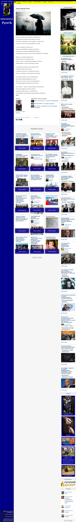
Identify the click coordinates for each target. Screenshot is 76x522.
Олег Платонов (68, 505)
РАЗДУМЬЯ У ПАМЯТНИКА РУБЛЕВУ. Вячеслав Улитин (22, 155)
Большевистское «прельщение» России (37, 155)
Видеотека (65, 108)
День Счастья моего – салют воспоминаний (46, 100)
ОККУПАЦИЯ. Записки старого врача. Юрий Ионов (22, 176)
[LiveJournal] (21, 119)
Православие (66, 132)
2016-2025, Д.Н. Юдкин (9, 514)
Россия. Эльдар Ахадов (52, 195)
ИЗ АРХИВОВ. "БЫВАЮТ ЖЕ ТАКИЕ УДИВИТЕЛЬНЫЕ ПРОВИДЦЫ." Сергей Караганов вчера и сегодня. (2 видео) (67, 370)
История (70, 108)
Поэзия (71, 79)
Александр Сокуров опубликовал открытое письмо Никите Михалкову (67, 177)
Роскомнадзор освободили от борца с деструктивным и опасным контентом (68, 296)
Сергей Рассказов (68, 492)
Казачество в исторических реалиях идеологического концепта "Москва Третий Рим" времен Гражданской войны (68, 319)
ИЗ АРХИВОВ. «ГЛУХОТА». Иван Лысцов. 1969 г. (68, 76)
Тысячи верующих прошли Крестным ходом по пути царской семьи (68, 347)
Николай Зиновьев (68, 496)
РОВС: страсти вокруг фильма (66, 104)
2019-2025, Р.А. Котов (9, 516)
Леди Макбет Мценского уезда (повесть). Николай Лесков (36, 197)
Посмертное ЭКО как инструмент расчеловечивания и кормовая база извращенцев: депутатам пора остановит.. (21, 199)
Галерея (68, 393)
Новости (65, 181)
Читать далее (22, 148)
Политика (66, 107)
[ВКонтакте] (16, 119)
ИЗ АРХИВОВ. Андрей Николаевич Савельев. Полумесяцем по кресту (52, 156)
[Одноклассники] (18, 119)
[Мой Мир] (20, 119)
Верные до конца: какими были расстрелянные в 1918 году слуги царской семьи (52, 136)
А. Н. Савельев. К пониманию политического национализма (65, 245)
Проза (64, 61)
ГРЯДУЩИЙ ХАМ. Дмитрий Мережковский (35, 217)
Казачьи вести (66, 329)
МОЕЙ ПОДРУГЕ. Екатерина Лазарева (44, 103)
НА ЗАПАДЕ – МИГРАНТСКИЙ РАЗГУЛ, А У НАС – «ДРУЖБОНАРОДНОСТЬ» (68, 153)
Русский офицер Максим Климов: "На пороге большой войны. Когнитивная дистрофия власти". (36, 177)
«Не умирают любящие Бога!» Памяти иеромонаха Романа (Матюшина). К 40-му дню (68, 271)
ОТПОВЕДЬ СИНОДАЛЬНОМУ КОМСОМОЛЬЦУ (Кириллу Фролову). (68, 125)
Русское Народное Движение (66, 134)
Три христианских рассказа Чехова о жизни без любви (68, 199)
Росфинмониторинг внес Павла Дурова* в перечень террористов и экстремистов (22, 135)
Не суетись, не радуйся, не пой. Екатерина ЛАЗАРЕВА (45, 106)
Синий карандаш (50, 216)
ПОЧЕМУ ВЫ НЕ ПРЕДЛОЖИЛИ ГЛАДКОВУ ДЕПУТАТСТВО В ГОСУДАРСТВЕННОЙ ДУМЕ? (68, 220)
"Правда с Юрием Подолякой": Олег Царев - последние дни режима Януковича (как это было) (22, 219)
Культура (66, 79)
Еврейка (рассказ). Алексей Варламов (51, 237)
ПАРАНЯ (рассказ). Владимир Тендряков (67, 59)
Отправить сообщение (9, 511)
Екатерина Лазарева (69, 515)
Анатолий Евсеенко (69, 510)
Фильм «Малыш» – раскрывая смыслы (36, 134)
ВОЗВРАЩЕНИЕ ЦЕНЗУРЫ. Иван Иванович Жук (50, 176)
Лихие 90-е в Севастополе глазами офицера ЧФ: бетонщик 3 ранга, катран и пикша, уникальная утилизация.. (36, 240)
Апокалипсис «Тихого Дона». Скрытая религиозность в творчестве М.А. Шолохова (21, 239)
